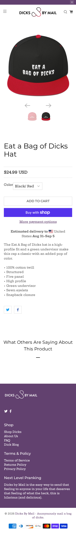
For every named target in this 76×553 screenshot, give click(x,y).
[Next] (49, 105)
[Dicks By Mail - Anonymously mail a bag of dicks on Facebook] (10, 412)
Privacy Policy (15, 469)
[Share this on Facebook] (18, 310)
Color (8, 185)
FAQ (7, 440)
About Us (11, 436)
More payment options (38, 222)
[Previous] (27, 105)
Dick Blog (11, 444)
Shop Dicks (12, 432)
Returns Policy (15, 465)
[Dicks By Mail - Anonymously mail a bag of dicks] (38, 12)
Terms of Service (17, 460)
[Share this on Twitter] (8, 310)
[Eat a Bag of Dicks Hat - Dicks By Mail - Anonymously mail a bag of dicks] (38, 65)
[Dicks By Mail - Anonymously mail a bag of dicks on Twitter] (6, 412)
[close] (72, 2)
